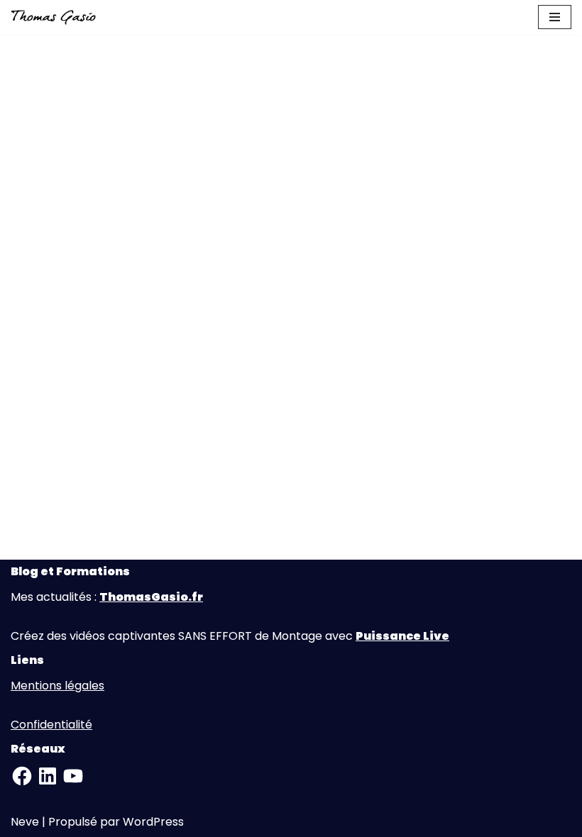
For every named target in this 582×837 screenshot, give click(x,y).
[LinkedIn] (47, 776)
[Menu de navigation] (554, 17)
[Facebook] (22, 776)
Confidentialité (51, 724)
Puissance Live (402, 636)
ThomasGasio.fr (151, 597)
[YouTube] (73, 776)
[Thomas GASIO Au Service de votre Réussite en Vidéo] (53, 17)
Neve (25, 822)
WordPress (153, 822)
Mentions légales (57, 685)
